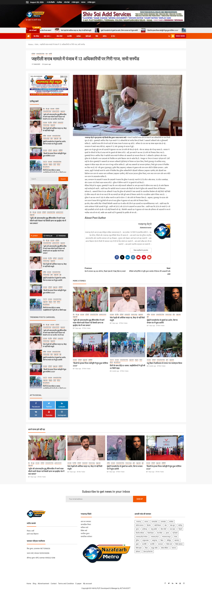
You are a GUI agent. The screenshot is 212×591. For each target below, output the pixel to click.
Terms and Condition (66, 583)
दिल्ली (180, 529)
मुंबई (148, 316)
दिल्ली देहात (151, 533)
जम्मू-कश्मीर (154, 529)
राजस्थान (160, 544)
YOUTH (112, 359)
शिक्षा (146, 548)
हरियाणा (111, 362)
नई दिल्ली (33, 53)
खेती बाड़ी (88, 36)
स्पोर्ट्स (140, 359)
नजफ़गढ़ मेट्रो (36, 64)
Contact (54, 583)
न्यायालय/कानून (134, 314)
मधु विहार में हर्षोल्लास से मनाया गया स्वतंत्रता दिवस (164, 363)
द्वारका (167, 533)
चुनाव (137, 529)
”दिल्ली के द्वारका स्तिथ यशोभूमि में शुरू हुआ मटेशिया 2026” (118, 30)
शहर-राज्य (47, 36)
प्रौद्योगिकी (90, 359)
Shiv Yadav (87, 328)
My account (87, 583)
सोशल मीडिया (164, 548)
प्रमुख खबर (75, 316)
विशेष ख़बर (139, 548)
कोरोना (104, 36)
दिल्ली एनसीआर (140, 533)
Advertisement (43, 583)
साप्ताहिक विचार (86, 524)
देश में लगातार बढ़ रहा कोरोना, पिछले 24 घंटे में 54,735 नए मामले (105, 269)
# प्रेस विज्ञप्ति (51, 2)
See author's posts (141, 250)
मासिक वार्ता (84, 527)
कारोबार (79, 36)
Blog (34, 583)
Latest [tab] (35, 236)
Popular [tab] (48, 236)
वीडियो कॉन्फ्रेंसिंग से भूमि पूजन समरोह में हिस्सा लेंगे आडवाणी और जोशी (149, 271)
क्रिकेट (149, 525)
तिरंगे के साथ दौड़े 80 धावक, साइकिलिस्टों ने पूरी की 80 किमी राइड (161, 30)
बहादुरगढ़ (136, 359)
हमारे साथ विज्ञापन (32, 534)
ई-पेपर (113, 36)
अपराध (146, 521)
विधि (97, 36)
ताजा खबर (82, 314)
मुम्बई (137, 544)
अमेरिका (148, 314)
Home (28, 583)
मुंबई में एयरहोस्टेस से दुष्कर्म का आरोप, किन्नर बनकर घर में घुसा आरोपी (75, 30)
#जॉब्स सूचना (75, 2)
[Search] (169, 36)
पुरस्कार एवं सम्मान (102, 314)
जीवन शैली (59, 36)
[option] (49, 114)
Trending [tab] (62, 236)
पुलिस (174, 314)
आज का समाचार (86, 521)
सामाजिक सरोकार (86, 536)
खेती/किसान (157, 525)
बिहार (162, 540)
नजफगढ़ (138, 521)
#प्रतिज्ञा (59, 2)
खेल (74, 314)
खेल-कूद (77, 314)
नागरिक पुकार (85, 533)
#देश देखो (66, 2)
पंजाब (46, 53)
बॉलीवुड (169, 540)
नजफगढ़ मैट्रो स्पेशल (40, 53)
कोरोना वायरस (139, 525)
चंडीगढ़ (180, 525)
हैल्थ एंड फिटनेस (117, 362)
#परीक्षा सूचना (91, 2)
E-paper (78, 583)
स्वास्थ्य (83, 2)
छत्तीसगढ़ (144, 529)
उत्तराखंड (163, 521)
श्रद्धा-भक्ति (154, 548)
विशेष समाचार (179, 544)
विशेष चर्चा (84, 531)
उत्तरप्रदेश (154, 521)
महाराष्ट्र (176, 540)
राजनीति (69, 36)
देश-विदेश (36, 36)
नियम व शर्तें (30, 531)
